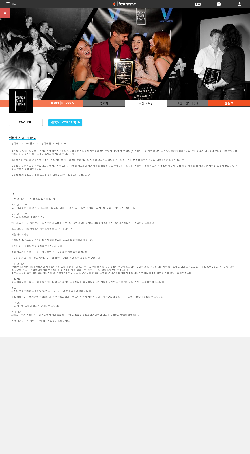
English (25, 122)
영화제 (104, 103)
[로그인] (239, 3)
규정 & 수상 (146, 103)
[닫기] (5, 13)
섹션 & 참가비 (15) (187, 103)
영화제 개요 (22, 137)
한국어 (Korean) (65, 122)
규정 (12, 193)
